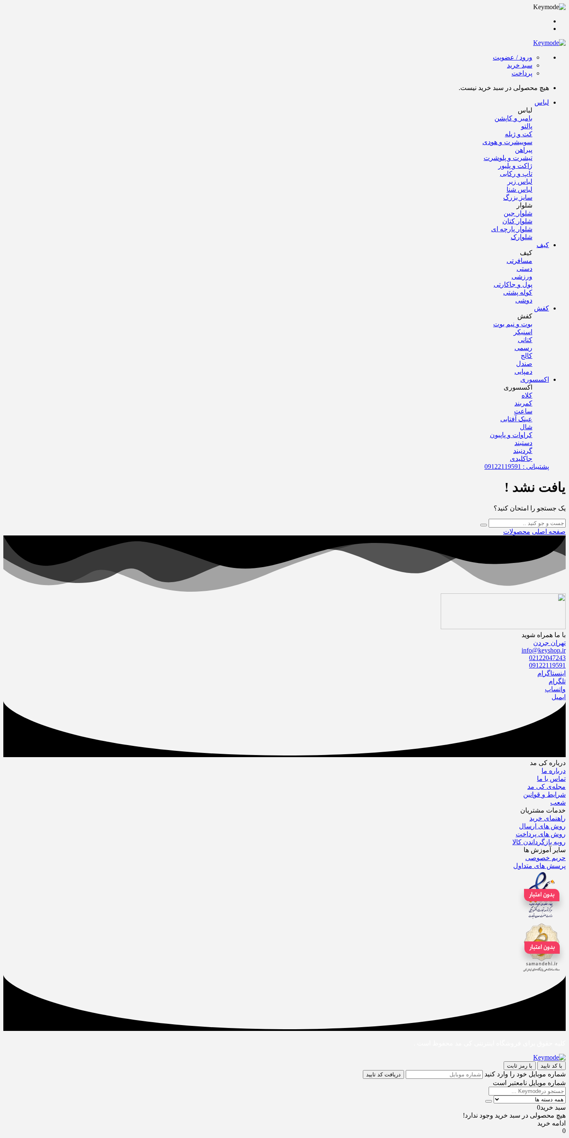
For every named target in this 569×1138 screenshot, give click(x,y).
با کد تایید (551, 1066)
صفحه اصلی (549, 531)
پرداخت (522, 73)
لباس (541, 102)
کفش (541, 308)
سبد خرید (519, 65)
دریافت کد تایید (383, 1074)
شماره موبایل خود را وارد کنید (525, 1074)
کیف (543, 244)
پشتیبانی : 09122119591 (516, 466)
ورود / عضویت (512, 57)
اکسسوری (534, 379)
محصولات (516, 531)
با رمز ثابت (519, 1066)
